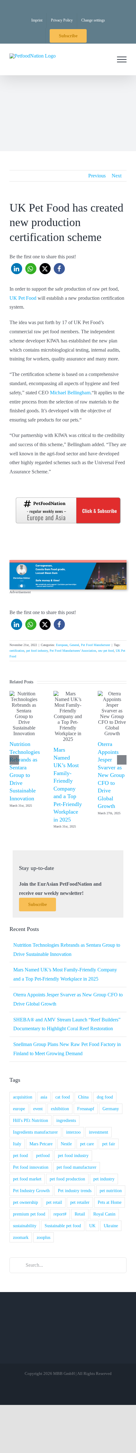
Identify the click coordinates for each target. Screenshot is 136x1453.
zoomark (20, 1237)
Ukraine (111, 1225)
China (83, 1096)
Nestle (66, 1143)
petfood (43, 1155)
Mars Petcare (41, 1143)
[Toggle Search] (104, 59)
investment (98, 1132)
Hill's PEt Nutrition (30, 1120)
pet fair (108, 1143)
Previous (97, 175)
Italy (17, 1143)
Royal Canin (104, 1213)
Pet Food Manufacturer (95, 645)
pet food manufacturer (76, 1167)
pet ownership (25, 1202)
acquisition (22, 1096)
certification (16, 650)
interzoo (73, 1132)
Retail (80, 1213)
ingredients (66, 1120)
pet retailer (80, 1202)
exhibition (60, 1108)
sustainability (24, 1225)
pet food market (27, 1178)
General (74, 645)
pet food (20, 1155)
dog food (105, 1096)
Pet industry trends (74, 1190)
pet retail (54, 1202)
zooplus (43, 1237)
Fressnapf (85, 1108)
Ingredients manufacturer (35, 1132)
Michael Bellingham (70, 392)
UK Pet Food (22, 298)
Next (116, 175)
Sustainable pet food (63, 1225)
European (62, 645)
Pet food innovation (30, 1167)
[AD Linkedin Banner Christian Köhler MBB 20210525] (68, 562)
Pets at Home (109, 1202)
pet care (87, 1143)
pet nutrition (111, 1190)
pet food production (67, 1178)
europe (19, 1108)
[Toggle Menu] (122, 59)
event (38, 1108)
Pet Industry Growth (31, 1190)
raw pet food (106, 650)
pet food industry (37, 650)
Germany (110, 1108)
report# (59, 1213)
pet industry (103, 1178)
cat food (62, 1096)
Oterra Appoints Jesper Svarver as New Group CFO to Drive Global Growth (111, 775)
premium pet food (29, 1213)
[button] (16, 268)
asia (43, 1096)
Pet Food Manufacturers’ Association (73, 650)
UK (92, 1225)
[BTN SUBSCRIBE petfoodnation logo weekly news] (68, 498)
